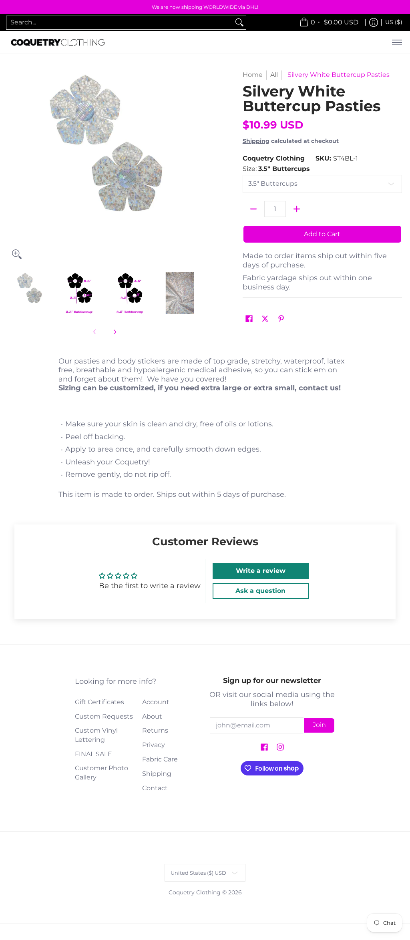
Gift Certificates (99, 702)
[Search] (239, 22)
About (152, 716)
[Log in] (374, 22)
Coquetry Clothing (274, 158)
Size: (276, 169)
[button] (249, 319)
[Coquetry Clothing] (58, 42)
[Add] (297, 209)
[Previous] (13, 166)
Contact (155, 788)
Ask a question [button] (260, 591)
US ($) (393, 22)
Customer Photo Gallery (101, 772)
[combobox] (119, 22)
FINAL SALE (93, 754)
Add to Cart (322, 234)
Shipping (256, 141)
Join (319, 725)
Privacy (153, 745)
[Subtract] (253, 209)
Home (253, 74)
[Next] (195, 166)
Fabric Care (160, 759)
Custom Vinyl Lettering (96, 735)
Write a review (260, 570)
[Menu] (396, 42)
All (274, 74)
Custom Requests (104, 716)
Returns (155, 730)
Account (155, 702)
